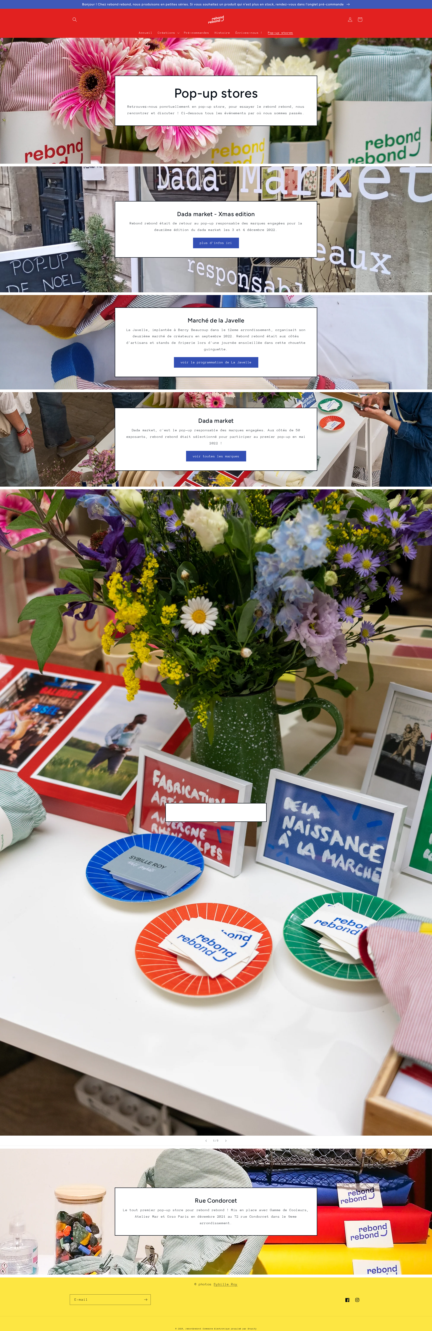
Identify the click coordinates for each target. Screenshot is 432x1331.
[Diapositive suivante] (226, 1141)
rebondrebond (193, 1328)
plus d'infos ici (216, 243)
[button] (75, 20)
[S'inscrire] (146, 1299)
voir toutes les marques (216, 456)
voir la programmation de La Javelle (216, 362)
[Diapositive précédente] (206, 1141)
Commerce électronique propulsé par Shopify (229, 1328)
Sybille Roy (226, 1284)
